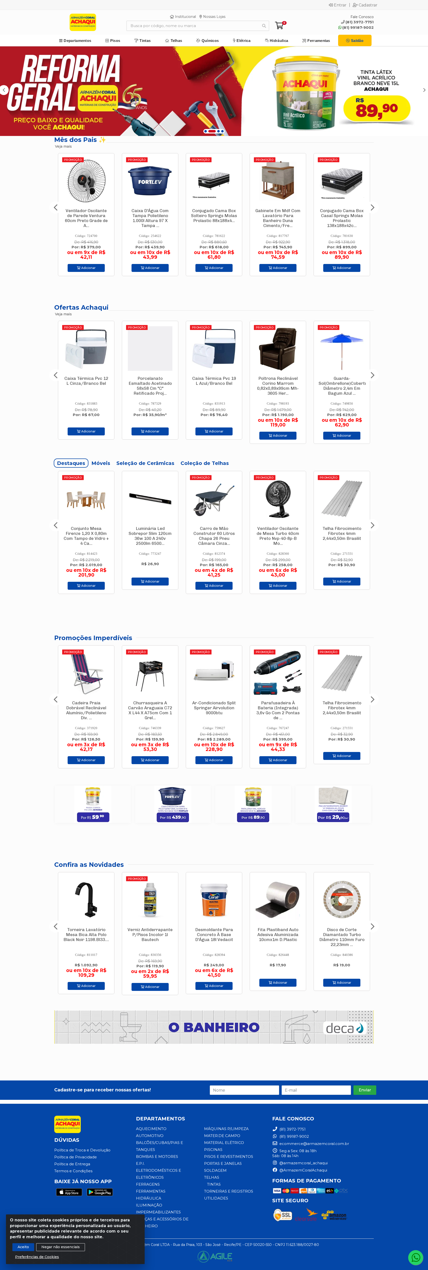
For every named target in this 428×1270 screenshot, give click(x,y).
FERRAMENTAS (150, 1191)
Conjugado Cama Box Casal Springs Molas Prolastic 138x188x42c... (214, 218)
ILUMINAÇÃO (149, 1205)
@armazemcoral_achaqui (303, 1163)
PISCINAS (213, 1149)
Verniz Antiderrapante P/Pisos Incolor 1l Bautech (86, 934)
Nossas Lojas (213, 16)
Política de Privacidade (75, 1157)
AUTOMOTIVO (149, 1135)
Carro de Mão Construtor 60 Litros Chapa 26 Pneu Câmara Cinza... (150, 536)
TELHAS (211, 1177)
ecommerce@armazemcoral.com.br (313, 1143)
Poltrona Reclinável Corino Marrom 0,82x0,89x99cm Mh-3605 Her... (150, 386)
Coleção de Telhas (205, 463)
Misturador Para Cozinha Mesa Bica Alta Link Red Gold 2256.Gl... (341, 937)
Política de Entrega (72, 1164)
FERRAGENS (148, 1184)
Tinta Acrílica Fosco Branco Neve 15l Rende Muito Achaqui (341, 383)
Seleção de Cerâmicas (145, 463)
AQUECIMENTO (151, 1128)
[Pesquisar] (264, 26)
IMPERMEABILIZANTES (158, 1212)
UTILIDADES (216, 1198)
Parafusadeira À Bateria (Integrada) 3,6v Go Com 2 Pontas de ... (342, 218)
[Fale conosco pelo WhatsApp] (415, 1257)
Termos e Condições (73, 1171)
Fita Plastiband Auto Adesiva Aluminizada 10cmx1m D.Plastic (214, 934)
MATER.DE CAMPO (222, 1135)
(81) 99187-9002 (358, 27)
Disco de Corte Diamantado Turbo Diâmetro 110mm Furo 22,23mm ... (278, 937)
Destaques (71, 463)
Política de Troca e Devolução (82, 1150)
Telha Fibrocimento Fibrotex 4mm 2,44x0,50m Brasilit (278, 533)
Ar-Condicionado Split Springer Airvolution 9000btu (86, 707)
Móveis (100, 463)
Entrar (340, 5)
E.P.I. (140, 1163)
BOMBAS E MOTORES (157, 1156)
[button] (205, 131)
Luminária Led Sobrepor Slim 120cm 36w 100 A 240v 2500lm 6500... (86, 536)
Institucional (185, 16)
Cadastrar (368, 5)
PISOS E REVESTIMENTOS (228, 1156)
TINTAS (214, 1184)
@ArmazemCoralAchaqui (302, 1170)
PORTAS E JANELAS (223, 1163)
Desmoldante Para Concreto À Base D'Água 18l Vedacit (150, 934)
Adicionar (88, 268)
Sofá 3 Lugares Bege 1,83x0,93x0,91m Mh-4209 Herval (278, 215)
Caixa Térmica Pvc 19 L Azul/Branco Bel (86, 381)
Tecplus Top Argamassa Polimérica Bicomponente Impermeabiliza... (342, 536)
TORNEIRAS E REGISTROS (228, 1191)
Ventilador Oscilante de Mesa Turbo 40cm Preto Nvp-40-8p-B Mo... (214, 536)
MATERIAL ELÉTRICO (224, 1142)
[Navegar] (55, 207)
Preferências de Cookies (37, 1257)
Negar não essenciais (60, 1247)
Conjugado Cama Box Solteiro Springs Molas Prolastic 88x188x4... (86, 215)
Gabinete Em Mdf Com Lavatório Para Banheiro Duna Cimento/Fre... (150, 218)
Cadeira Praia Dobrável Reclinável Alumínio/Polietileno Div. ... (342, 710)
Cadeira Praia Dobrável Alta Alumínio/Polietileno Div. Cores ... (278, 710)
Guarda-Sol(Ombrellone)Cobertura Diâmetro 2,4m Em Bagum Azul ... (217, 386)
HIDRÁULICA (148, 1198)
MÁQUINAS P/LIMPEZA (226, 1128)
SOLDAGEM (215, 1170)
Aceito (23, 1247)
